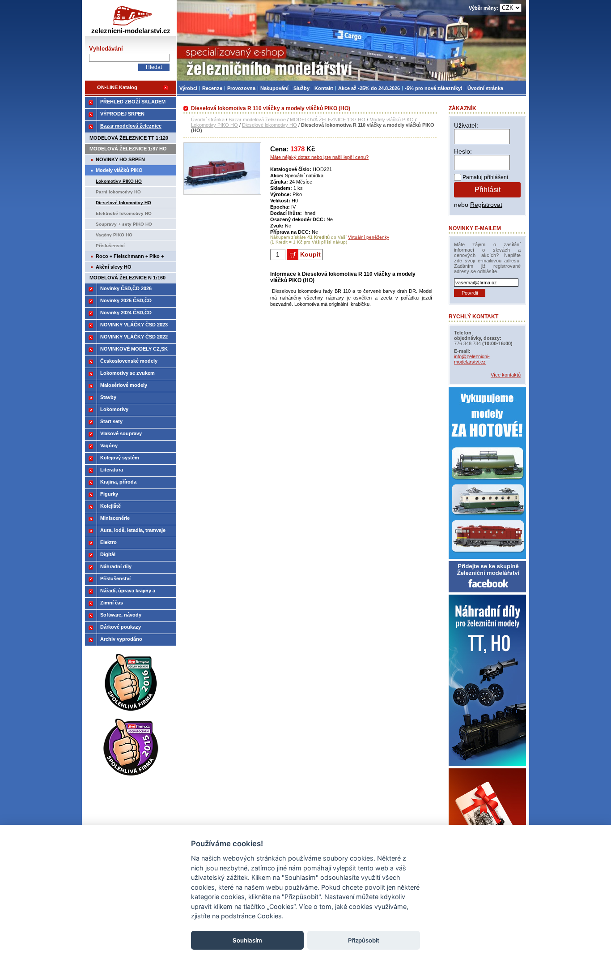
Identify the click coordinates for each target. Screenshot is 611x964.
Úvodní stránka (208, 119)
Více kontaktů (506, 374)
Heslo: (463, 151)
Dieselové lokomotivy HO (269, 125)
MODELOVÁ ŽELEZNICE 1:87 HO (327, 119)
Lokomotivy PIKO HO (214, 125)
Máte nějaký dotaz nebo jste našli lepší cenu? (319, 157)
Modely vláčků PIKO (391, 119)
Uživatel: (466, 125)
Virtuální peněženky (368, 237)
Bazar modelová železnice (257, 119)
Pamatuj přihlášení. (485, 177)
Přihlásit (488, 189)
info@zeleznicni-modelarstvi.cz (472, 359)
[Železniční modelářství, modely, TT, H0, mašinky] (351, 40)
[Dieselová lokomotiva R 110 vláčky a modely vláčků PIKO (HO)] (222, 193)
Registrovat (486, 204)
